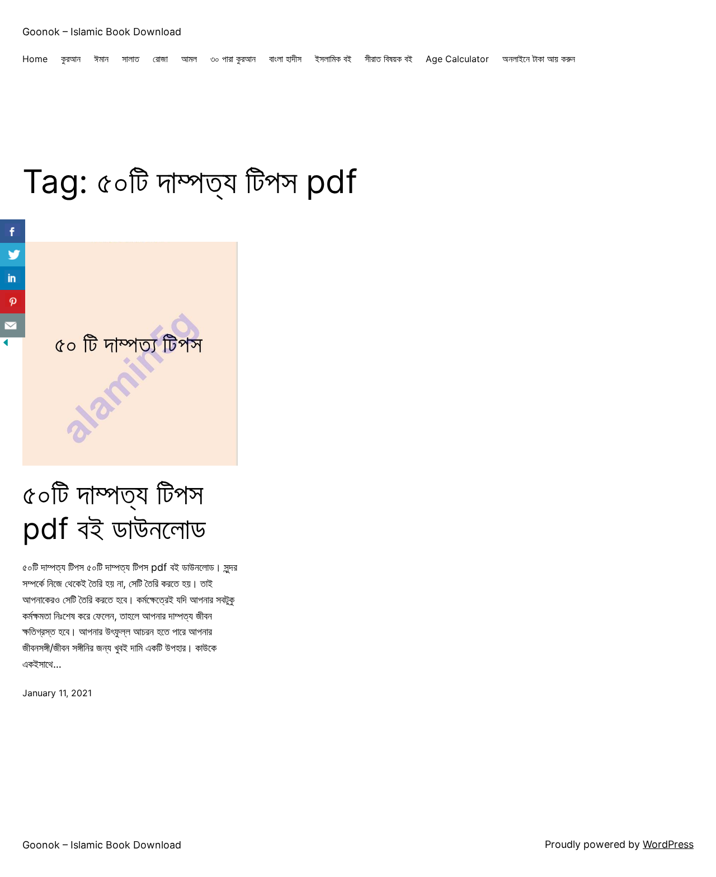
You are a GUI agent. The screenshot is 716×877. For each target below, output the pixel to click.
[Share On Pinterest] (12, 302)
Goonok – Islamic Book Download (101, 31)
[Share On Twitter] (12, 255)
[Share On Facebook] (12, 231)
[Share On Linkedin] (12, 278)
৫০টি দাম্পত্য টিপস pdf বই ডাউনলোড (114, 511)
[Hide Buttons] (5, 344)
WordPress (668, 844)
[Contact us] (12, 325)
